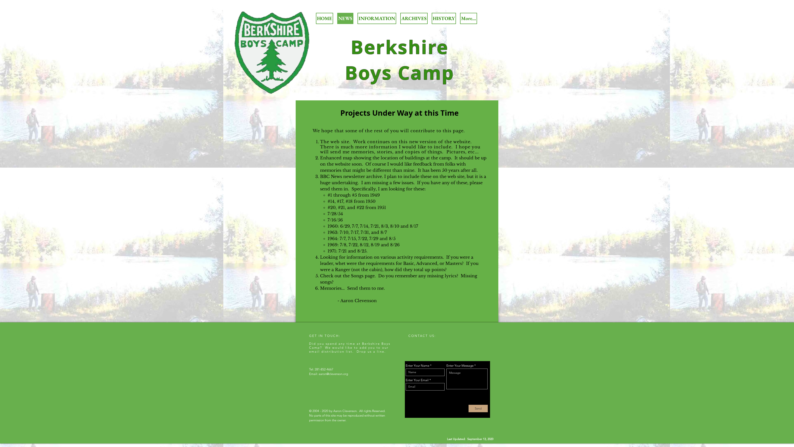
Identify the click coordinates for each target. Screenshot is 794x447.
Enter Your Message (460, 365)
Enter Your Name (417, 365)
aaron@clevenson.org (333, 374)
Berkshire (400, 47)
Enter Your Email (417, 380)
